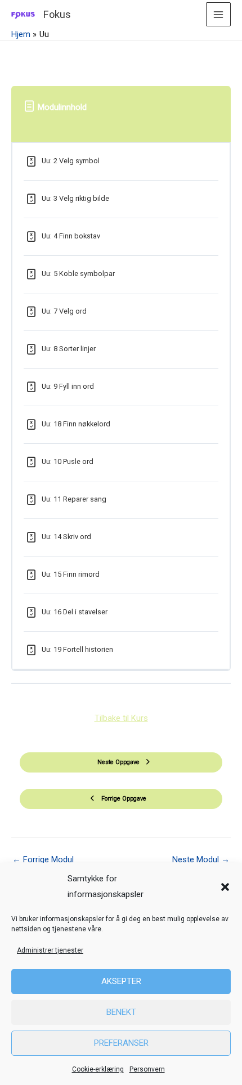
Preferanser (121, 1043)
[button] (225, 887)
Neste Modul (201, 859)
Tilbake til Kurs (121, 718)
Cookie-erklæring (98, 1069)
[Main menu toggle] (218, 14)
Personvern (147, 1069)
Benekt (121, 1012)
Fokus (57, 14)
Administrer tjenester (50, 950)
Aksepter (121, 981)
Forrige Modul (43, 859)
